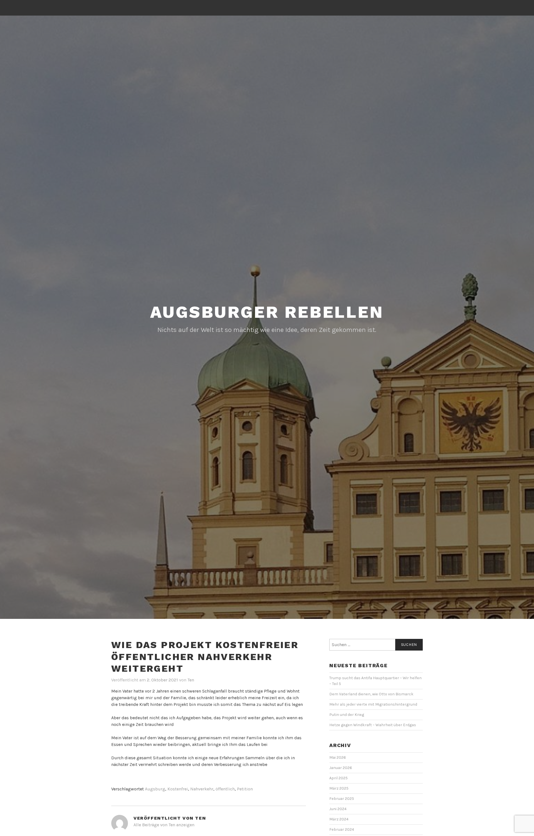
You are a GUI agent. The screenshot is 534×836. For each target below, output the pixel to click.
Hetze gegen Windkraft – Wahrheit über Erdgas (372, 725)
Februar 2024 (341, 829)
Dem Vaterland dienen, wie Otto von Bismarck (371, 694)
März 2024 (338, 819)
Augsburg (155, 789)
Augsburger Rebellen (267, 312)
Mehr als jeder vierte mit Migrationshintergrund (373, 704)
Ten (190, 680)
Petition (245, 789)
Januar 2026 (340, 767)
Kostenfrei (177, 789)
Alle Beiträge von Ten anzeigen (164, 824)
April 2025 (338, 778)
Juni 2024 (338, 809)
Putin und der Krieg (346, 714)
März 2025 (338, 788)
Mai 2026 (337, 757)
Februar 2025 (341, 798)
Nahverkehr (201, 789)
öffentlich (225, 789)
